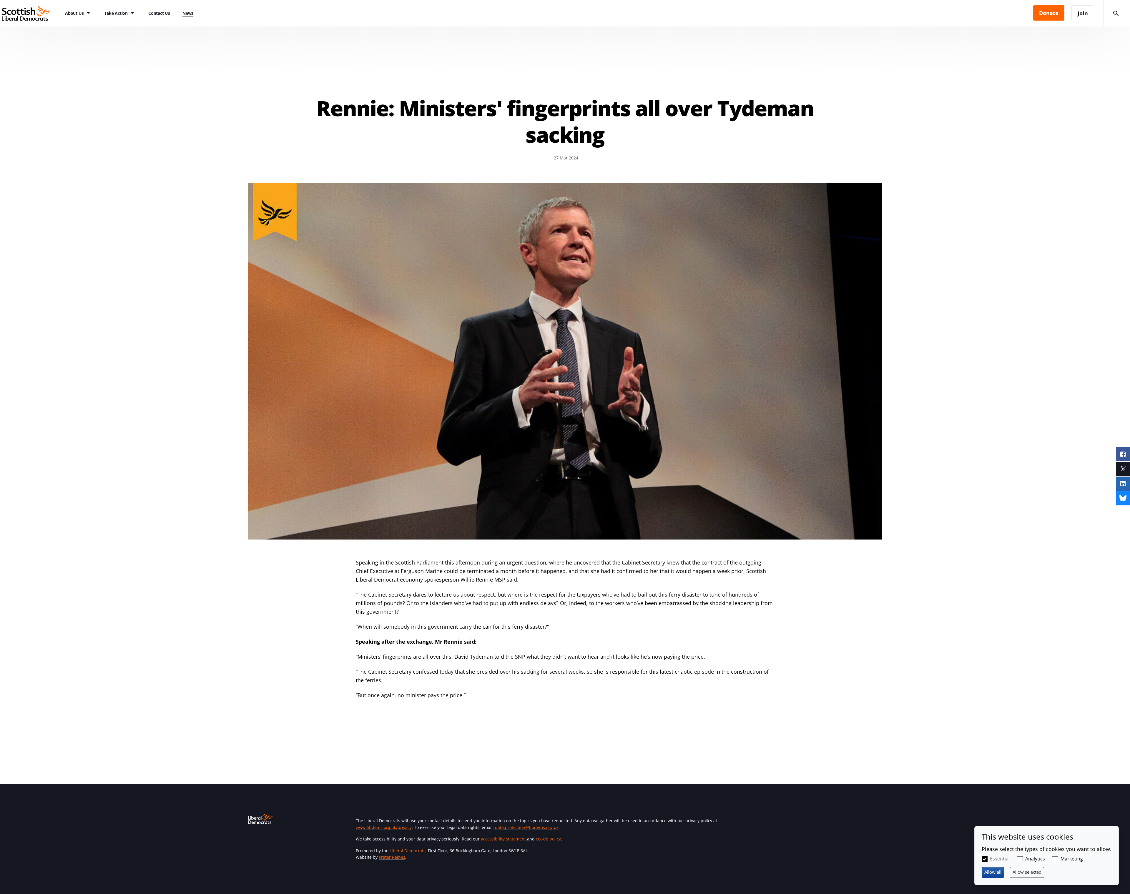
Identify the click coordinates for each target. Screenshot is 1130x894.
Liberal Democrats (408, 850)
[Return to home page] (29, 13)
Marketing (1072, 858)
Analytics (1035, 858)
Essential (1000, 858)
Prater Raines (392, 857)
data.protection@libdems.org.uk (527, 827)
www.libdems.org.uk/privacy (384, 827)
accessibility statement (503, 839)
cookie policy (548, 839)
